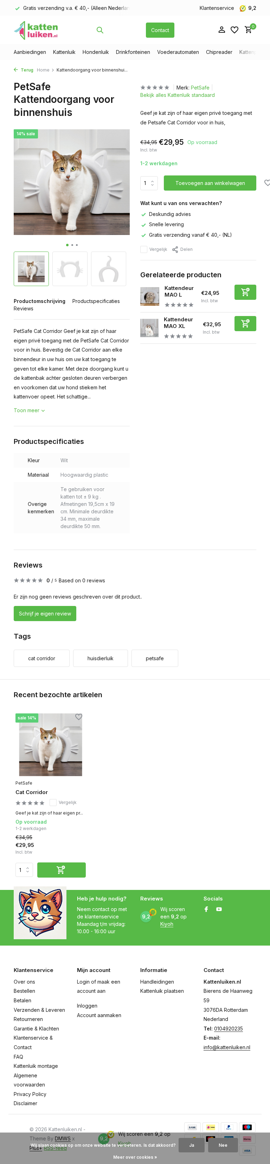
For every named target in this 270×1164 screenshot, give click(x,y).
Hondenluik (96, 52)
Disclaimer (25, 1103)
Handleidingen (157, 982)
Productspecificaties (96, 301)
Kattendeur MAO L (179, 291)
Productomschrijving (39, 301)
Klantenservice (217, 8)
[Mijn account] (221, 30)
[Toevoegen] (245, 292)
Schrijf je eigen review (45, 614)
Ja (191, 1145)
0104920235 (228, 1029)
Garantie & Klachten (36, 1029)
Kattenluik (64, 52)
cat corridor (41, 658)
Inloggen (87, 1006)
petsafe (155, 658)
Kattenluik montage (36, 1066)
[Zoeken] (100, 29)
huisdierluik (101, 658)
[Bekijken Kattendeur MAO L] (149, 296)
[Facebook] (206, 909)
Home (43, 70)
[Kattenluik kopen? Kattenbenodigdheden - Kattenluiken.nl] (36, 30)
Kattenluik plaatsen (162, 991)
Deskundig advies (170, 214)
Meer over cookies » (135, 1157)
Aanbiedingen (30, 52)
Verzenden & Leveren (39, 1010)
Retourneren (28, 1019)
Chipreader (219, 52)
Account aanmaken (99, 1015)
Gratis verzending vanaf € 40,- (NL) (190, 235)
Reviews (23, 308)
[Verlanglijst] (234, 30)
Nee (223, 1145)
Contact (160, 30)
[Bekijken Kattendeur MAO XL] (149, 328)
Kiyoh (166, 924)
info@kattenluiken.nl (227, 1047)
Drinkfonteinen (133, 52)
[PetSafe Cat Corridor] (50, 744)
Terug (26, 70)
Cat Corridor (31, 792)
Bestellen (24, 991)
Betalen (22, 1000)
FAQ (18, 1057)
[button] (67, 245)
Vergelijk (158, 249)
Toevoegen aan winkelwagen (210, 183)
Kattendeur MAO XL (178, 323)
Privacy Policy (30, 1094)
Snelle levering (166, 224)
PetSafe (200, 88)
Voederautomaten (178, 52)
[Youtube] (219, 909)
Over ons (24, 982)
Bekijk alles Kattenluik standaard (177, 95)
